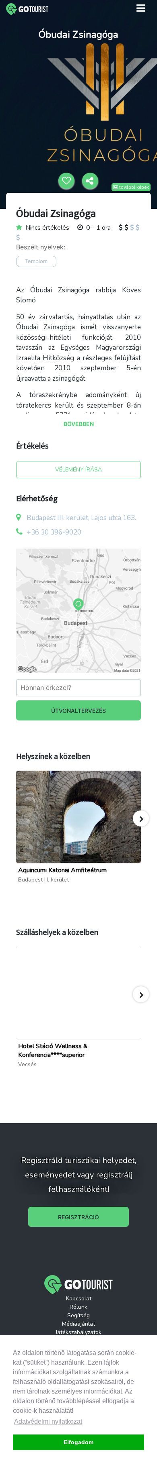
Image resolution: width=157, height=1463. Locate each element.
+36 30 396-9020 (54, 532)
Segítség (78, 1315)
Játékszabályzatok (78, 1332)
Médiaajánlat (78, 1324)
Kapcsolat (78, 1298)
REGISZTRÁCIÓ (78, 1217)
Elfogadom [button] (78, 1442)
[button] (141, 818)
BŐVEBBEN (79, 423)
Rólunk (78, 1307)
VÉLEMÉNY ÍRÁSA (78, 469)
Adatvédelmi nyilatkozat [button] (48, 1421)
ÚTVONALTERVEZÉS (78, 710)
